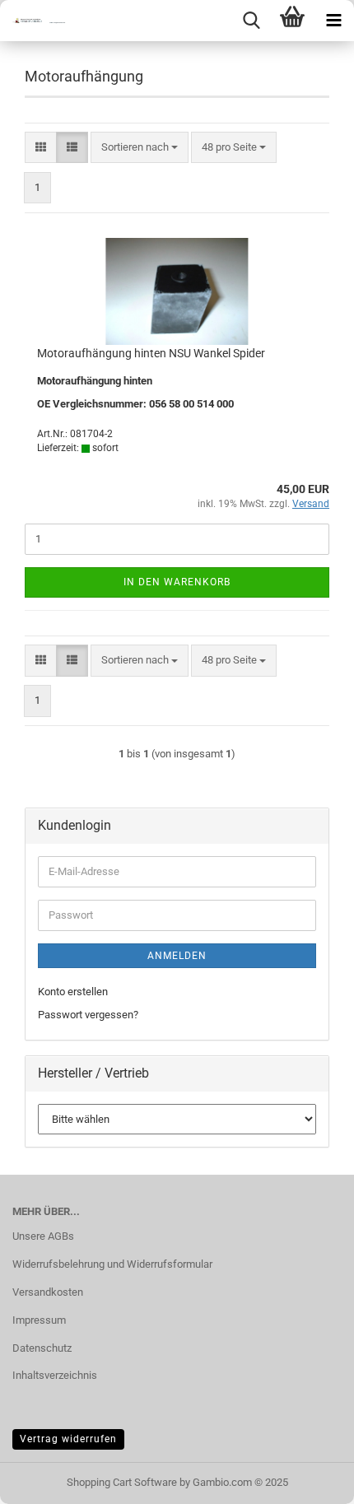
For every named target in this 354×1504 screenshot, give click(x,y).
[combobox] (140, 148)
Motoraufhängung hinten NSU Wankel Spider (151, 353)
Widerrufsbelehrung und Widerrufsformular (112, 1264)
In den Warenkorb (177, 582)
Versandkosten (47, 1292)
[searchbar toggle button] (251, 20)
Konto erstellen (73, 991)
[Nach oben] (308, 1479)
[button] (41, 148)
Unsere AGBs (43, 1236)
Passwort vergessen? (88, 1014)
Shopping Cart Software (122, 1482)
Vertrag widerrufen (68, 1439)
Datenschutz (42, 1348)
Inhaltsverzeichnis (54, 1375)
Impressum (39, 1320)
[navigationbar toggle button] (333, 20)
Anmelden (177, 956)
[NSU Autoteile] (33, 20)
